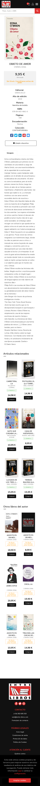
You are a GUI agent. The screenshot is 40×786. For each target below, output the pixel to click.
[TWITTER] (20, 703)
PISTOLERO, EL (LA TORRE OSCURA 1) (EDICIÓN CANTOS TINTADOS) (28, 382)
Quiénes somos (20, 754)
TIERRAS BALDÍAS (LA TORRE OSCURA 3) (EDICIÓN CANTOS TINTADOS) (28, 481)
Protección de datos (20, 739)
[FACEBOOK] (16, 703)
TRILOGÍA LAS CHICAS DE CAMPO (28, 634)
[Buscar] (37, 11)
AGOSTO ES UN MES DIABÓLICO (12, 536)
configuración (19, 773)
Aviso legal (20, 732)
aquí (20, 770)
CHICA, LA (28, 584)
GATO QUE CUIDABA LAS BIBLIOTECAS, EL (11, 432)
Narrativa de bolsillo (20, 105)
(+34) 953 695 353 (20, 714)
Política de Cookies (20, 742)
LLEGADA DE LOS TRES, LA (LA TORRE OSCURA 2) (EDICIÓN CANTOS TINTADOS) (11, 481)
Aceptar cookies (19, 780)
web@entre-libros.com (20, 717)
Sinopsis (10, 153)
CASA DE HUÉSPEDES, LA (28, 432)
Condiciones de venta (20, 735)
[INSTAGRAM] (23, 703)
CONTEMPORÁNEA (20, 130)
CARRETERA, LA (11, 382)
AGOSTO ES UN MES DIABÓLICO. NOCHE (12, 634)
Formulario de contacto (20, 720)
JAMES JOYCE (11, 586)
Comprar (12, 399)
